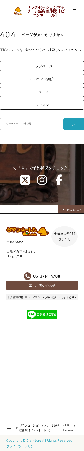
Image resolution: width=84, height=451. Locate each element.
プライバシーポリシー (21, 446)
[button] (42, 66)
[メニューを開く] (75, 11)
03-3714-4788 (46, 276)
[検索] (73, 124)
